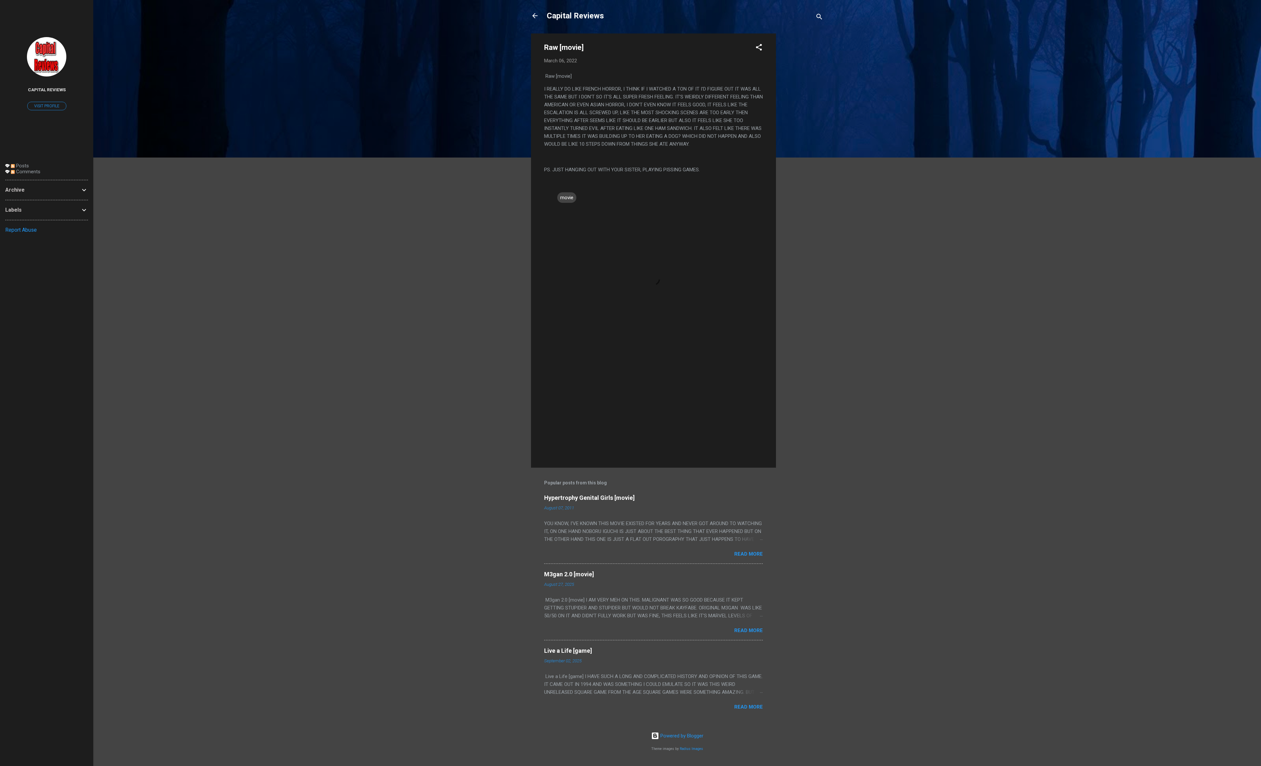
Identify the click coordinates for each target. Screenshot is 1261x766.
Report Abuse (21, 230)
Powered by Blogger (681, 736)
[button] (759, 48)
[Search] (819, 18)
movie (566, 198)
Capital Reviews (575, 15)
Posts (22, 166)
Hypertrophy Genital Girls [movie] (589, 497)
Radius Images (691, 749)
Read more (748, 554)
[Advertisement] (802, 131)
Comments (27, 172)
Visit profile (46, 106)
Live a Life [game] (568, 650)
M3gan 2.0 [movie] (569, 574)
